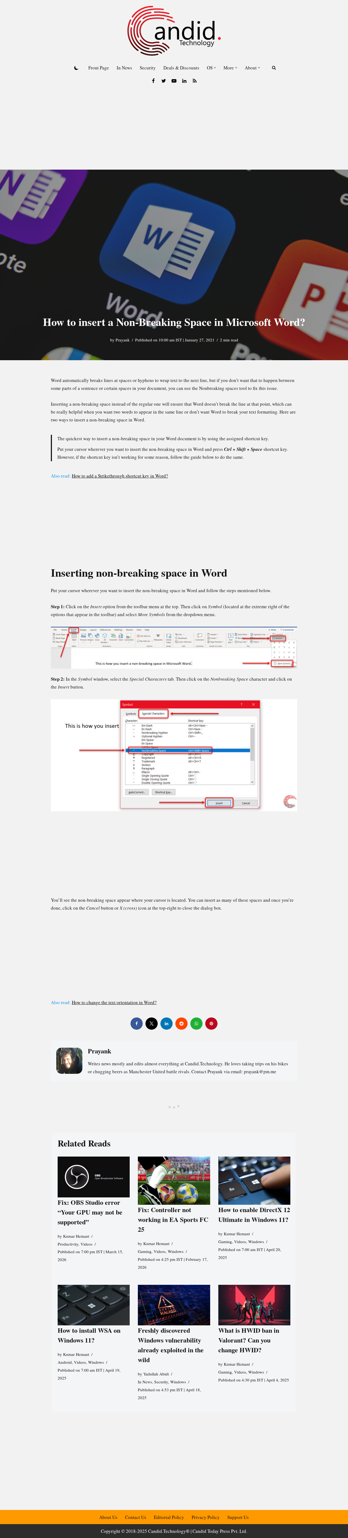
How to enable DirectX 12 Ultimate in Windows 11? (254, 1214)
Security (148, 68)
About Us (108, 1517)
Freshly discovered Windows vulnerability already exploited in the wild (171, 1344)
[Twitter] (163, 81)
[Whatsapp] (196, 1023)
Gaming (144, 1251)
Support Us (238, 1517)
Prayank (123, 340)
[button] (215, 68)
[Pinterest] (211, 1023)
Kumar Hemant (76, 1236)
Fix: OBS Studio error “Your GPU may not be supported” (90, 1212)
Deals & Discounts (181, 68)
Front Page (98, 68)
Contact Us (135, 1517)
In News (124, 68)
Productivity (68, 1243)
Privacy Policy (206, 1517)
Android (65, 1362)
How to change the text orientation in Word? (114, 1002)
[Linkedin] (184, 81)
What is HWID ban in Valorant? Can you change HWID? (248, 1339)
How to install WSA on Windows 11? (89, 1335)
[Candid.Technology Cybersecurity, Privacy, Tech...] (174, 31)
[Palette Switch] (76, 68)
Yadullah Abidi (156, 1374)
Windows (176, 1251)
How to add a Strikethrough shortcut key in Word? (120, 476)
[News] (194, 81)
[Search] (274, 68)
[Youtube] (174, 81)
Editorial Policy (169, 1517)
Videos (86, 1243)
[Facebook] (153, 81)
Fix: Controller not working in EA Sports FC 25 (173, 1219)
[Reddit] (181, 1023)
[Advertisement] (174, 129)
